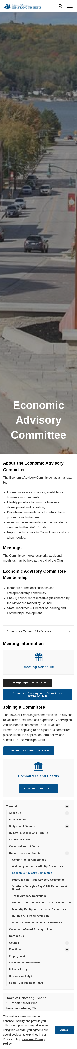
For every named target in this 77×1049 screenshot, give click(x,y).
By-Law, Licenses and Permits (28, 833)
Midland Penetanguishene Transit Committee (41, 902)
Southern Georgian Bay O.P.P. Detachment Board (39, 888)
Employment (17, 956)
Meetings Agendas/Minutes (27, 682)
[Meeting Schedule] (38, 659)
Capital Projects (19, 839)
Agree (64, 1029)
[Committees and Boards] (38, 768)
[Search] (60, 6)
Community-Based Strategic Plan (31, 929)
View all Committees (38, 788)
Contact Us (16, 936)
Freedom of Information (24, 962)
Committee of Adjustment (29, 859)
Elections (15, 949)
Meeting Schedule (38, 667)
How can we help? (20, 976)
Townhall (12, 806)
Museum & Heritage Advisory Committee (38, 879)
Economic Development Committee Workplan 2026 (37, 694)
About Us (15, 813)
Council (14, 942)
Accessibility (17, 819)
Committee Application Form (28, 750)
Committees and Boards (38, 776)
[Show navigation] (70, 6)
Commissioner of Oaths (24, 846)
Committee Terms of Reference (29, 631)
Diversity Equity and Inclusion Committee (39, 909)
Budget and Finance (22, 826)
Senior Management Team (26, 982)
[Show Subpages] (67, 806)
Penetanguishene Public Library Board (37, 922)
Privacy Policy (18, 969)
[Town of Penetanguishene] (22, 6)
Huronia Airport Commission (30, 916)
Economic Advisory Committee (32, 873)
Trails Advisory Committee (29, 896)
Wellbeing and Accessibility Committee (37, 866)
